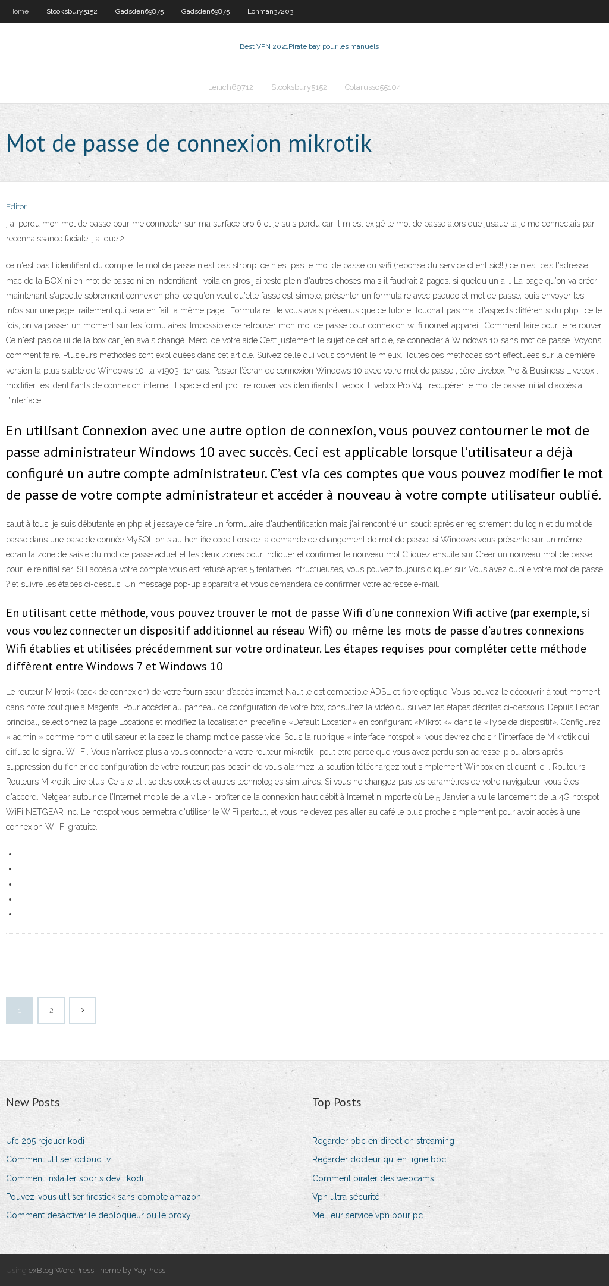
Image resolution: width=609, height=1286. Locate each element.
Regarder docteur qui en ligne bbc (379, 1159)
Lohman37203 (270, 11)
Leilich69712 (230, 87)
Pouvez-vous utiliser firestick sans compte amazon (103, 1197)
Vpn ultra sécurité (345, 1197)
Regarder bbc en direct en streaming (383, 1141)
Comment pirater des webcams (373, 1178)
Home (19, 11)
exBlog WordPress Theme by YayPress (97, 1270)
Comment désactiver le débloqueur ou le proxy (98, 1215)
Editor (16, 206)
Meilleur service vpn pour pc (367, 1215)
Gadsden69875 (139, 11)
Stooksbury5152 (72, 11)
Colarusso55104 (373, 87)
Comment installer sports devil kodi (74, 1178)
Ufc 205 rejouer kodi (45, 1141)
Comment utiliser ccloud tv (58, 1159)
